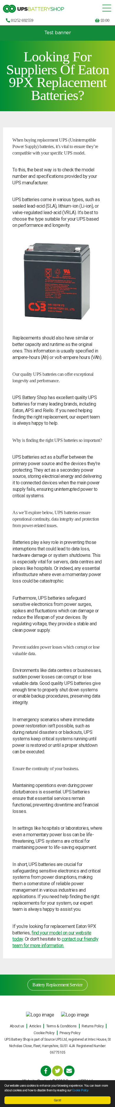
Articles (35, 1026)
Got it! (57, 1100)
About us (17, 1026)
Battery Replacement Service (57, 984)
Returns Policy (93, 1026)
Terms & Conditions (61, 1026)
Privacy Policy (70, 1033)
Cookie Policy (80, 1090)
